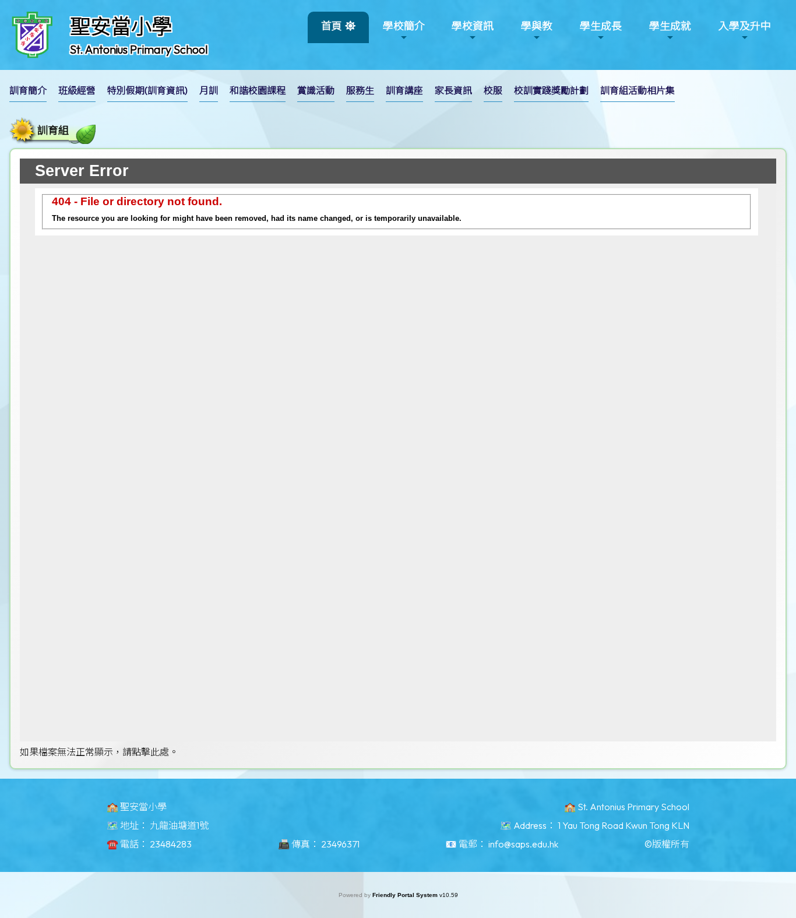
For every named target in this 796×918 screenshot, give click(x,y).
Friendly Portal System (405, 895)
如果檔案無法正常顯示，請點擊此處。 (99, 752)
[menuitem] (28, 90)
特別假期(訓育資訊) (147, 90)
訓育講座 (404, 90)
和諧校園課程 (258, 90)
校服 (493, 90)
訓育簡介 (28, 90)
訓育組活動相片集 (637, 90)
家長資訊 (453, 90)
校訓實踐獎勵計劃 (551, 90)
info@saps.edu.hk (523, 844)
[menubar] (347, 93)
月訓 (208, 90)
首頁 (331, 26)
